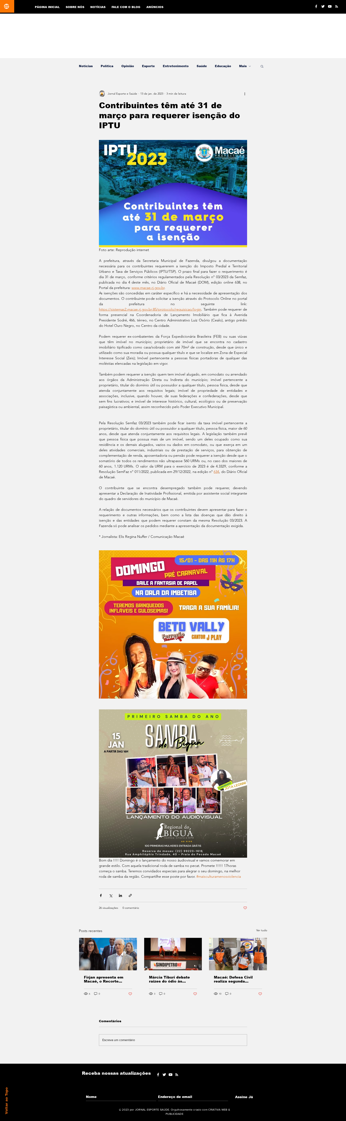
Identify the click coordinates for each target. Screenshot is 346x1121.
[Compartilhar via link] (130, 895)
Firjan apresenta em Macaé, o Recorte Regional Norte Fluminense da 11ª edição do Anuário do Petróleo (105, 979)
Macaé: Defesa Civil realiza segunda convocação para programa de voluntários (238, 979)
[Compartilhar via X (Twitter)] (111, 895)
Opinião (127, 66)
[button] (262, 66)
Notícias (86, 66)
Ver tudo (261, 930)
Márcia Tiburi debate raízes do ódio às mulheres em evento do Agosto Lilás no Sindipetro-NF (172, 979)
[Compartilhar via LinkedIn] (120, 895)
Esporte (148, 66)
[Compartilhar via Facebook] (101, 895)
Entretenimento (176, 66)
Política (107, 66)
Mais (243, 66)
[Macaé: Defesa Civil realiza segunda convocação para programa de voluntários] (238, 954)
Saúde (202, 66)
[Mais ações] (244, 93)
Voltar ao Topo (6, 1100)
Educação (223, 66)
